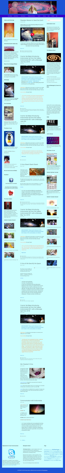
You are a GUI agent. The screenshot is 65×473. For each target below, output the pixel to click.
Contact (52, 16)
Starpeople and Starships (28, 50)
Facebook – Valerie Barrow (33, 81)
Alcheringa (23, 51)
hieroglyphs (56, 454)
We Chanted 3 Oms (26, 364)
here (10, 100)
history (59, 454)
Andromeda (30, 109)
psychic (56, 457)
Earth (25, 51)
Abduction (22, 358)
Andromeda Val (23, 108)
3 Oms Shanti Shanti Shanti (29, 164)
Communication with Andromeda (31, 400)
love (57, 456)
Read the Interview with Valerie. (54, 169)
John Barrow (48, 456)
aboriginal (22, 109)
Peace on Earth (24, 110)
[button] (19, 16)
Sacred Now (23, 16)
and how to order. (14, 148)
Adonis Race (27, 358)
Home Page (10, 16)
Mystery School (49, 457)
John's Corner (49, 147)
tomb (55, 460)
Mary (61, 456)
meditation (45, 457)
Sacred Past (16, 16)
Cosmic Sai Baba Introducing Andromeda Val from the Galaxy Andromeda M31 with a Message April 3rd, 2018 (31, 308)
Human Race (26, 359)
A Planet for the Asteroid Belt (52, 76)
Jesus (45, 456)
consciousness (34, 109)
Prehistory (22, 50)
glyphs (53, 454)
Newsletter (53, 457)
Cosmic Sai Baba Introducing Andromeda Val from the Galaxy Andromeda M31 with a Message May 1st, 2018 (31, 212)
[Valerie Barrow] (32, 7)
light (21, 110)
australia (61, 451)
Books (39, 16)
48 (22, 440)
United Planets (26, 111)
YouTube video (30, 82)
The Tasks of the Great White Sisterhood (53, 78)
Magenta (59, 456)
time (32, 359)
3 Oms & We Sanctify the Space (30, 263)
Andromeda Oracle (51, 451)
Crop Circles (60, 452)
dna (44, 454)
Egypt (48, 454)
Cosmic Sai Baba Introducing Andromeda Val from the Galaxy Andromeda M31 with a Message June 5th (31, 118)
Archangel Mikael (56, 451)
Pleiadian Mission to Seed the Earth (31, 20)
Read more (22, 48)
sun (49, 460)
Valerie (31, 51)
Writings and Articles (31, 16)
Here (10, 214)
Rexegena (28, 110)
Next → (24, 440)
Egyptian (50, 454)
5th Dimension (46, 449)
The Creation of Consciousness (52, 82)
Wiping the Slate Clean (50, 80)
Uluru (57, 460)
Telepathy (34, 110)
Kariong (44, 16)
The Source (38, 110)
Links (48, 16)
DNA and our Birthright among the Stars (53, 79)
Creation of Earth (39, 109)
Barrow (47, 452)
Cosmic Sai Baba (35, 358)
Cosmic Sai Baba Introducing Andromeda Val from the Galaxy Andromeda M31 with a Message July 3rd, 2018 (31, 59)
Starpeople (28, 51)
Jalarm (61, 454)
